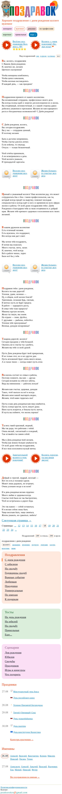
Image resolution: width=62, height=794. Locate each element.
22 (3, 530)
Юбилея (9, 656)
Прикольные (12, 630)
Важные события (15, 577)
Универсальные (14, 590)
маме (13, 548)
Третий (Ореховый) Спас (24, 712)
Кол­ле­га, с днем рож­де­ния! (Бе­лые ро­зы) (49, 44)
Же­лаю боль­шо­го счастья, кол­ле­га (49, 173)
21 (58, 525)
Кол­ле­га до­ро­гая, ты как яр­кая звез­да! (50, 457)
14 (27, 525)
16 (36, 525)
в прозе (43, 56)
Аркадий (34, 766)
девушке (32, 28)
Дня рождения (13, 652)
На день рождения (15, 617)
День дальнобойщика (23, 718)
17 (40, 525)
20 (53, 525)
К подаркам (11, 599)
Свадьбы (10, 661)
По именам (11, 594)
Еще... (8, 634)
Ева (12, 770)
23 (8, 530)
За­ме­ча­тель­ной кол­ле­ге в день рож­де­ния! (20, 457)
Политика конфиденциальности (14, 787)
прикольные (20, 34)
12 (19, 525)
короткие (7, 34)
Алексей (14, 756)
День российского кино (24, 698)
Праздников (12, 665)
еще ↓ (33, 34)
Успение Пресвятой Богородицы (28, 705)
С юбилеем (11, 564)
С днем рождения (15, 559)
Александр (15, 766)
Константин (33, 756)
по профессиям (46, 28)
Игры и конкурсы (15, 670)
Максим (51, 756)
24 (12, 530)
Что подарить (12, 674)
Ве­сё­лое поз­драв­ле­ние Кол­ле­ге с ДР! (20, 44)
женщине (7, 28)
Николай (14, 759)
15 (31, 525)
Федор (34, 770)
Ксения (43, 756)
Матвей (18, 770)
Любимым (11, 581)
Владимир (52, 766)
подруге (35, 545)
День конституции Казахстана (27, 732)
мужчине (26, 545)
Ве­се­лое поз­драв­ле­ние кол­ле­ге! (20, 173)
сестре (52, 545)
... (15, 525)
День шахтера (19, 726)
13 (23, 525)
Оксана (22, 759)
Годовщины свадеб (16, 572)
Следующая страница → (16, 520)
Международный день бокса (26, 691)
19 (49, 525)
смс (37, 56)
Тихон (30, 759)
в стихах (51, 56)
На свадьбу (11, 568)
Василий (23, 756)
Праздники (11, 586)
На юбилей (11, 621)
